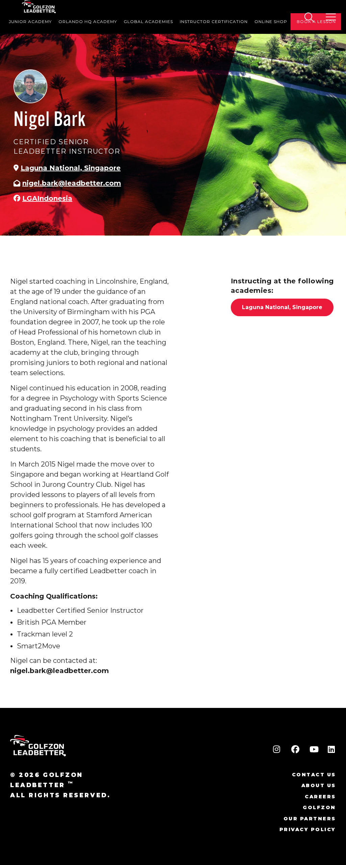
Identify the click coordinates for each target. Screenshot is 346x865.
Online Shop (270, 21)
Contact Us (314, 775)
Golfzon (319, 807)
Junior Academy (30, 21)
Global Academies (148, 21)
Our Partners (309, 819)
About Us (318, 785)
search (309, 17)
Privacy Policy (307, 829)
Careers (320, 797)
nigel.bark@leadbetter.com (71, 183)
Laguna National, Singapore (71, 168)
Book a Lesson (316, 21)
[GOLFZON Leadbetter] (39, 6)
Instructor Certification (214, 21)
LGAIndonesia (47, 198)
